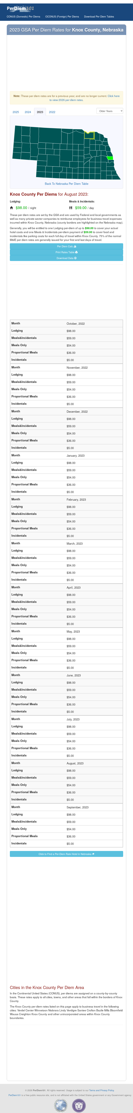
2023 (40, 112)
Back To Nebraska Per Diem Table (66, 183)
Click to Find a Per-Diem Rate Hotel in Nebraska (65, 854)
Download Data (65, 258)
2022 (52, 112)
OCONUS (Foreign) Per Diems (62, 16)
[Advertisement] (66, 64)
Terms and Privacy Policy (101, 1090)
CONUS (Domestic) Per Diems (23, 16)
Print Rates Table (65, 252)
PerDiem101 (14, 1095)
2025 (16, 112)
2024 (28, 112)
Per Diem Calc (65, 246)
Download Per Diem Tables (99, 16)
